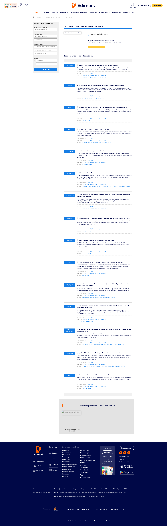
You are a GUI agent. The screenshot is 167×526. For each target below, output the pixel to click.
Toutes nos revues (107, 464)
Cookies (108, 521)
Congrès (54, 453)
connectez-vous (106, 42)
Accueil (46, 12)
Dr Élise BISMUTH (107, 344)
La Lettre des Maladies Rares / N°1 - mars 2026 (95, 75)
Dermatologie (92, 12)
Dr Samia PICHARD (86, 232)
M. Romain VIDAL (86, 77)
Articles (54, 447)
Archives (121, 459)
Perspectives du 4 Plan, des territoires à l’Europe (94, 129)
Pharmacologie (84, 452)
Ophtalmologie (84, 450)
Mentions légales (61, 521)
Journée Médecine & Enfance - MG (116, 492)
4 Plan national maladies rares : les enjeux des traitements (96, 240)
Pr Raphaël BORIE (98, 344)
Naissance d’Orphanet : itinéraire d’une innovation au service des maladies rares (103, 107)
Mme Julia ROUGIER (86, 275)
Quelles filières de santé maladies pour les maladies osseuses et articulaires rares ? (103, 353)
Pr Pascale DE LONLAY (110, 366)
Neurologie (65, 474)
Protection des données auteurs (94, 521)
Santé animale (84, 467)
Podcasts (55, 464)
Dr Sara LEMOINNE (102, 186)
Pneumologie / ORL (105, 12)
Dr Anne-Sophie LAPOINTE (88, 142)
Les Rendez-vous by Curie (96, 496)
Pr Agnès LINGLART (120, 366)
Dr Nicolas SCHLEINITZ (112, 186)
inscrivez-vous (116, 42)
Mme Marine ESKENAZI (87, 344)
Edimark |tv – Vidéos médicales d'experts (66, 489)
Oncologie (55, 12)
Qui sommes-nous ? (124, 456)
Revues (39, 17)
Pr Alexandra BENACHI (87, 321)
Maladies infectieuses (130, 12)
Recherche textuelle (40, 27)
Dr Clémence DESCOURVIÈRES (89, 186)
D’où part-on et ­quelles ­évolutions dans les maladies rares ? (96, 375)
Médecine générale (68, 471)
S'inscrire (157, 5)
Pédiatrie (83, 462)
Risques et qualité (85, 477)
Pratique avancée (85, 457)
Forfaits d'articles (107, 461)
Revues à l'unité (107, 456)
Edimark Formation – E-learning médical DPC (114, 489)
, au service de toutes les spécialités (98, 65)
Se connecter (144, 5)
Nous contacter (126, 448)
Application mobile (124, 462)
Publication (38, 34)
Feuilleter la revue (95, 47)
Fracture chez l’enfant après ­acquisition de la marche (95, 151)
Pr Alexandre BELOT (86, 254)
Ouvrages (107, 459)
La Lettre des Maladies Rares (52, 17)
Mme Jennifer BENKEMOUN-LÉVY (99, 77)
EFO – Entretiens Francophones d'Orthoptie (90, 492)
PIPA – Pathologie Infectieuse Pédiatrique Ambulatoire (69, 496)
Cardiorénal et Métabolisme (66, 453)
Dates (36, 58)
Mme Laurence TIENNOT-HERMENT (90, 297)
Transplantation (84, 470)
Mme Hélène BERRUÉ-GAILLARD (103, 142)
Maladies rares (66, 469)
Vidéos (54, 459)
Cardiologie (65, 450)
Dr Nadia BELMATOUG (86, 210)
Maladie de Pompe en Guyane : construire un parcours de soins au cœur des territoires (104, 218)
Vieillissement (84, 472)
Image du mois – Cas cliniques (89, 489)
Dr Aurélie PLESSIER (87, 99)
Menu (36, 12)
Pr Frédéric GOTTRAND (98, 99)
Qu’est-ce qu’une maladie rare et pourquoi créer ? (100, 85)
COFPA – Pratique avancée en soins (64, 492)
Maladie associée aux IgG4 (86, 173)
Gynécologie (66, 459)
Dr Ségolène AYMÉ (85, 121)
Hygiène (82, 475)
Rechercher (46, 69)
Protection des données (75, 521)
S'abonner (107, 452)
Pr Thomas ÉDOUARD (86, 164)
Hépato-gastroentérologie (78, 12)
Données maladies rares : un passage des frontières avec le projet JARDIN (101, 262)
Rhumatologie (116, 12)
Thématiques (38, 44)
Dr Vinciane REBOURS (124, 186)
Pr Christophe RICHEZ (98, 366)
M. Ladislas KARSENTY (118, 344)
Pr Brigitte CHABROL (86, 388)
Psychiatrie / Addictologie (87, 460)
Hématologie (64, 12)
